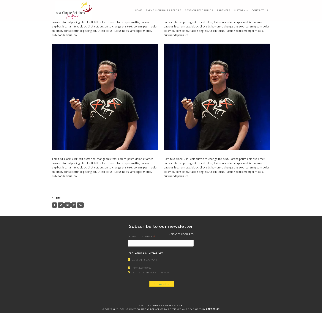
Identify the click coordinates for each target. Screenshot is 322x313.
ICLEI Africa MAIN (145, 259)
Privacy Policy (172, 305)
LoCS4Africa (141, 268)
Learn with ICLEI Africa (150, 272)
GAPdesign (213, 309)
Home (138, 10)
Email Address (142, 236)
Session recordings (199, 10)
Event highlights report (163, 10)
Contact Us (260, 10)
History (240, 10)
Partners (223, 10)
